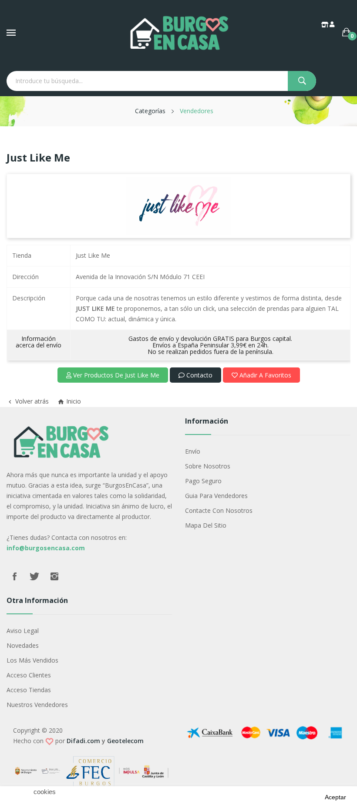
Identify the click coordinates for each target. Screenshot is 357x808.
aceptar (335, 797)
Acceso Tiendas (29, 690)
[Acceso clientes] (333, 24)
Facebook (14, 576)
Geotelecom (125, 741)
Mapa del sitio (205, 525)
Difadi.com (83, 741)
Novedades (23, 645)
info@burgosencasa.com (46, 548)
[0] (346, 32)
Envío (192, 451)
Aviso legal (23, 630)
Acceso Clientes (29, 675)
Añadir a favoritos (264, 375)
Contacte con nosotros (219, 510)
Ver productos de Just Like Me (115, 375)
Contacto (198, 375)
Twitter (34, 576)
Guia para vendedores (216, 496)
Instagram (54, 576)
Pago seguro (203, 481)
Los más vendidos (32, 660)
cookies (45, 791)
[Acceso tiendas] (325, 24)
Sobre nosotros (207, 466)
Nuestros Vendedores (37, 704)
